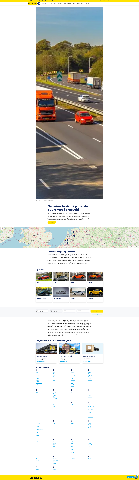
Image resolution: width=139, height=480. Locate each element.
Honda (89, 393)
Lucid (89, 415)
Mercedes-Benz (39, 429)
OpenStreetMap (132, 246)
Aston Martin (39, 383)
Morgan (37, 435)
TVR (89, 446)
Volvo (54, 461)
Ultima (37, 460)
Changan (73, 376)
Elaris (37, 392)
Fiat (54, 393)
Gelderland (45, 200)
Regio (40, 200)
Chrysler (72, 381)
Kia (71, 406)
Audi (37, 384)
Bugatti (55, 378)
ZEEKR (54, 469)
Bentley (55, 373)
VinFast (55, 458)
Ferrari (54, 392)
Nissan (54, 424)
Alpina (37, 378)
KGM (72, 404)
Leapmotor (90, 410)
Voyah (54, 463)
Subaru (72, 450)
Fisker (54, 395)
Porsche (90, 427)
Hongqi (89, 395)
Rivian (54, 443)
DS (88, 381)
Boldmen (55, 376)
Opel (72, 424)
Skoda (72, 446)
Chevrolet (73, 380)
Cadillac (72, 372)
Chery (72, 378)
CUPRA (72, 386)
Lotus (89, 413)
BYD (54, 380)
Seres (72, 444)
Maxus (37, 424)
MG (36, 430)
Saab (72, 441)
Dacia (89, 372)
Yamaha (37, 469)
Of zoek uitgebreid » (97, 314)
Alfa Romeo (38, 376)
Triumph (90, 444)
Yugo (37, 471)
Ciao (72, 383)
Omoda (72, 423)
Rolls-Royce (55, 444)
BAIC (54, 372)
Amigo (37, 381)
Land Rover (90, 409)
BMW (54, 375)
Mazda (37, 426)
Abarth (37, 372)
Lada (89, 404)
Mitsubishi (38, 433)
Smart (72, 449)
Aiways (37, 375)
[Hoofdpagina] (36, 200)
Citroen (72, 384)
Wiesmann (73, 458)
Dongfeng (90, 380)
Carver (72, 373)
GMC (72, 392)
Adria (37, 373)
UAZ (36, 458)
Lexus (89, 412)
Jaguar (54, 404)
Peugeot (90, 423)
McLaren (38, 427)
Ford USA (55, 398)
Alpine (37, 380)
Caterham (73, 375)
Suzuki (72, 452)
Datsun (89, 376)
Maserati (38, 423)
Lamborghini (91, 406)
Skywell (72, 447)
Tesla (89, 441)
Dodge (89, 378)
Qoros (37, 441)
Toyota (89, 443)
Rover (54, 446)
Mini (37, 432)
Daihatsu (90, 375)
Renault (55, 441)
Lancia (89, 407)
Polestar (90, 424)
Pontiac (89, 426)
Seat (72, 443)
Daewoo (90, 373)
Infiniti (37, 404)
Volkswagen (55, 460)
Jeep (54, 406)
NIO (54, 423)
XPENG (89, 458)
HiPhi (89, 392)
